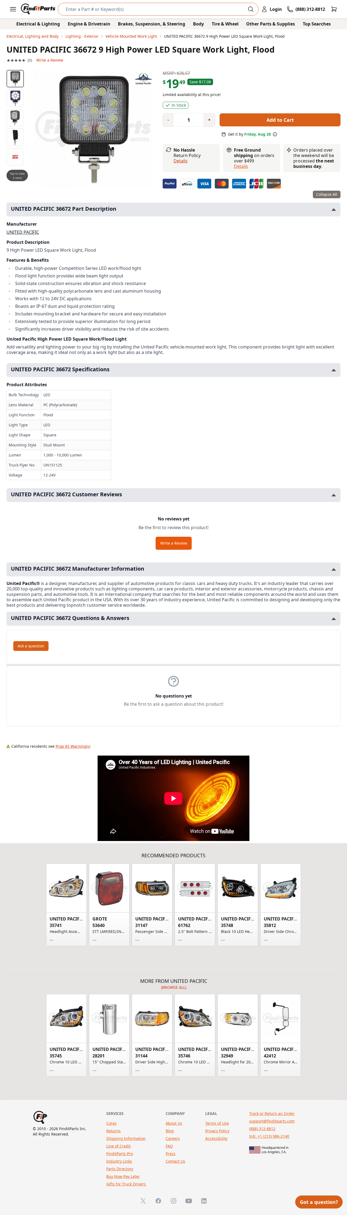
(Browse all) (173, 987)
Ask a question (31, 645)
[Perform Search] (251, 9)
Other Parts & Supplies (270, 24)
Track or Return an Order (272, 1113)
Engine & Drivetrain (89, 24)
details (241, 166)
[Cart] (333, 9)
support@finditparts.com (272, 1121)
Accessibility (216, 1138)
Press (170, 1153)
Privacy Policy (217, 1130)
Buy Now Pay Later (123, 1176)
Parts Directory (119, 1168)
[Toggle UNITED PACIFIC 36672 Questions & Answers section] (333, 618)
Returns (113, 1130)
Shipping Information (126, 1138)
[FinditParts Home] (39, 9)
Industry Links (119, 1161)
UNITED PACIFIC (23, 232)
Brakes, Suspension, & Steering (151, 24)
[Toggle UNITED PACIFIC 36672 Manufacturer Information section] (333, 569)
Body (198, 24)
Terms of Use (217, 1123)
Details (181, 161)
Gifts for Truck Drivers (126, 1184)
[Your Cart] (333, 9)
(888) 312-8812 (262, 1128)
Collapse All (326, 194)
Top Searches (317, 24)
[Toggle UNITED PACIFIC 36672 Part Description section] (333, 209)
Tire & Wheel (225, 24)
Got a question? (319, 1202)
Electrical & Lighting (38, 24)
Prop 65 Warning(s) (73, 746)
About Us (174, 1123)
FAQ (169, 1146)
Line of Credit (118, 1146)
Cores (111, 1123)
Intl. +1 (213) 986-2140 (269, 1136)
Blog (170, 1130)
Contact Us (175, 1161)
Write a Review (49, 60)
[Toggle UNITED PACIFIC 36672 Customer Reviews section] (333, 495)
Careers (173, 1138)
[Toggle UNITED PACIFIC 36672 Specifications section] (333, 370)
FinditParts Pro (119, 1153)
